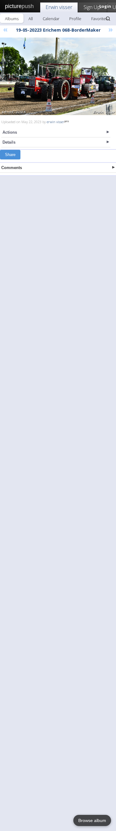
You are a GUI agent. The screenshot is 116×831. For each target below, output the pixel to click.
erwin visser (55, 121)
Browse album (92, 820)
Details (8, 142)
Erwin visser (58, 7)
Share (10, 154)
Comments (11, 167)
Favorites (99, 18)
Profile (75, 18)
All (30, 18)
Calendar (51, 18)
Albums (12, 18)
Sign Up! (92, 7)
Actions (9, 132)
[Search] (108, 19)
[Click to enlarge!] (58, 76)
